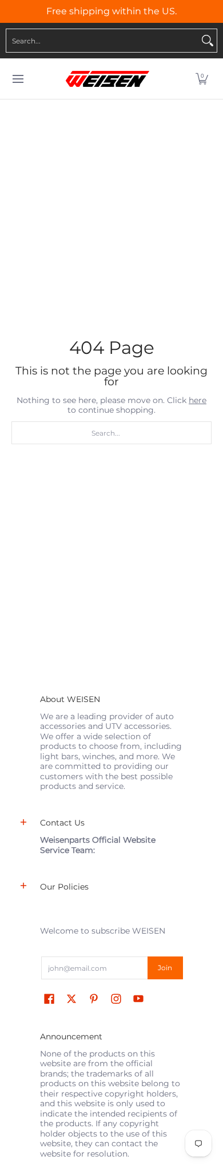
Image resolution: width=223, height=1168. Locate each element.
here (197, 400)
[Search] (207, 40)
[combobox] (102, 40)
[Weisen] (107, 79)
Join (165, 967)
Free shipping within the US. (111, 11)
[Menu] (17, 79)
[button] (202, 79)
